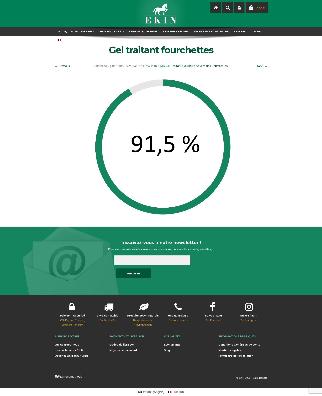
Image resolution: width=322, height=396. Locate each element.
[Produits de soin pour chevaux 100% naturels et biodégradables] (215, 7)
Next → (262, 66)
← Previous (62, 66)
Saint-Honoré (260, 377)
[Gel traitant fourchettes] (161, 148)
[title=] (239, 7)
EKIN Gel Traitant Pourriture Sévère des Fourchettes (193, 66)
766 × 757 (143, 66)
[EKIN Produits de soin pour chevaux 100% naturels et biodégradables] (161, 13)
